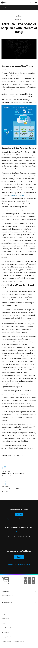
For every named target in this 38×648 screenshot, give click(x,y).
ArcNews (4, 7)
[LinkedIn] (33, 579)
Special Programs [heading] (7, 603)
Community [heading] (5, 592)
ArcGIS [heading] (4, 588)
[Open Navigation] (36, 2)
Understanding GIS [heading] (7, 595)
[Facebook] (25, 579)
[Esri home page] (5, 2)
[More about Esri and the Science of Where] (5, 581)
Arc (19, 16)
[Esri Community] (25, 582)
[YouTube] (33, 582)
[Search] (31, 2)
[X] (29, 579)
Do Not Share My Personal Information (13, 642)
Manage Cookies (7, 637)
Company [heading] (4, 599)
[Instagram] (29, 582)
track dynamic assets (17, 195)
